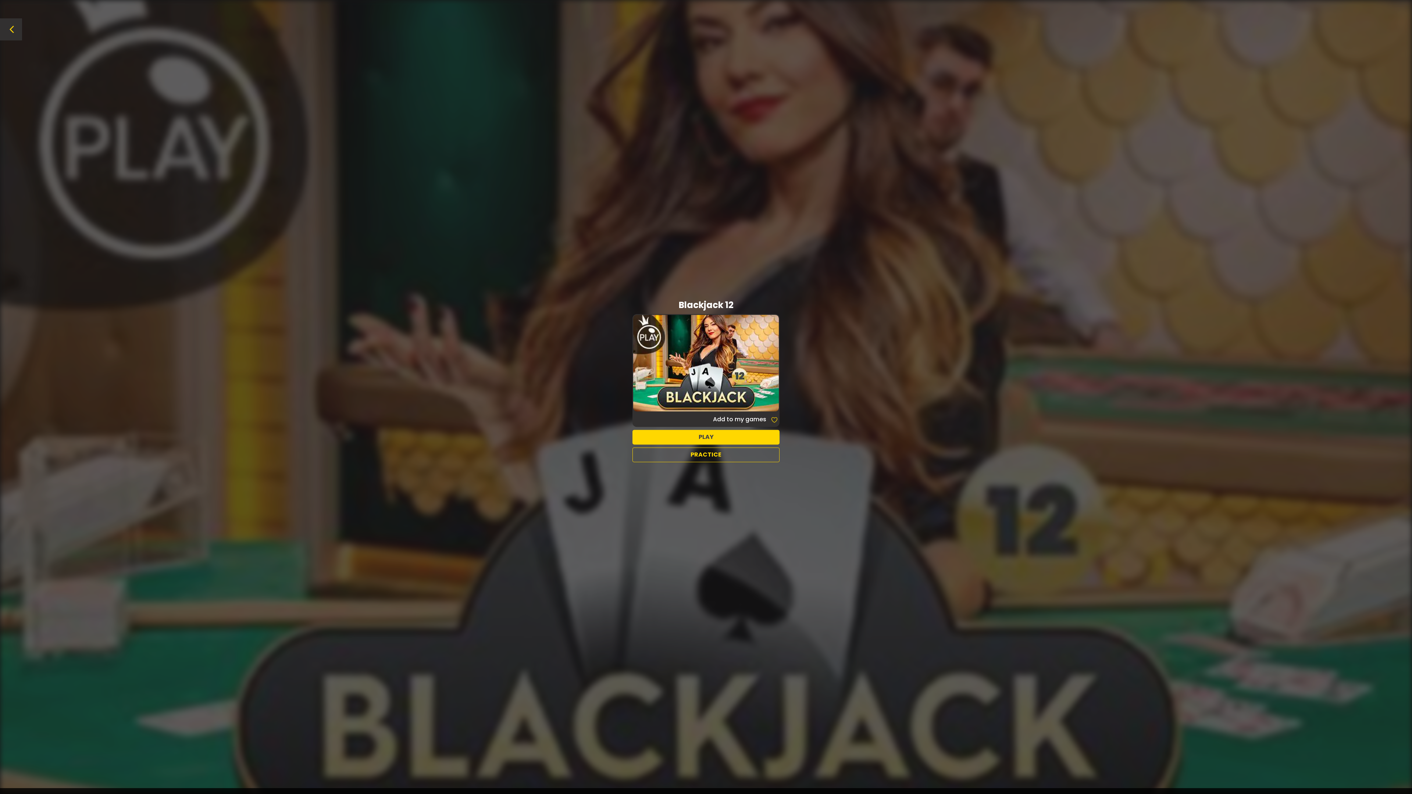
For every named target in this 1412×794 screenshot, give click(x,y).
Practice (706, 454)
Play (706, 437)
